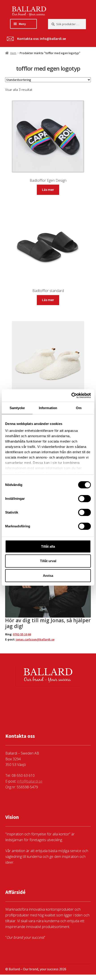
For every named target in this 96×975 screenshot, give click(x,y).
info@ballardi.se (53, 38)
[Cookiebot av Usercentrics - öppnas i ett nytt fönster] (71, 395)
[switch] (84, 498)
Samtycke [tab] (17, 408)
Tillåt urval (48, 561)
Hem (13, 53)
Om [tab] (78, 408)
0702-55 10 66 (22, 634)
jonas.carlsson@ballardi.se (35, 639)
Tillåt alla (48, 546)
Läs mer (48, 189)
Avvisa (48, 575)
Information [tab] (48, 408)
